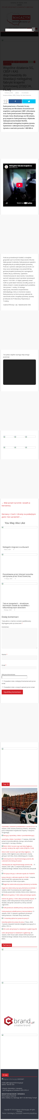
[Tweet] (29, 101)
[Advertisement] (19, 145)
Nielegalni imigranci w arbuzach (16, 547)
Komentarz (5, 627)
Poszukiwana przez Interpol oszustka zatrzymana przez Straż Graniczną (18, 575)
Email (4, 665)
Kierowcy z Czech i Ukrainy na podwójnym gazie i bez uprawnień (19, 515)
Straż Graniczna (27, 95)
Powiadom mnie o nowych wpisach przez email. (19, 687)
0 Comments (24, 93)
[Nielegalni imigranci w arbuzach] (19, 527)
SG (21, 95)
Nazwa (4, 654)
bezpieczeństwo (7, 95)
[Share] (15, 101)
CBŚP (14, 95)
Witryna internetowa (8, 674)
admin (17, 93)
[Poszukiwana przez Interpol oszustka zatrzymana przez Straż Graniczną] (19, 555)
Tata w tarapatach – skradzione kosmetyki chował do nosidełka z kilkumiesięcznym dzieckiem (16, 605)
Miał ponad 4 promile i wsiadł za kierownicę (16, 504)
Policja (18, 95)
